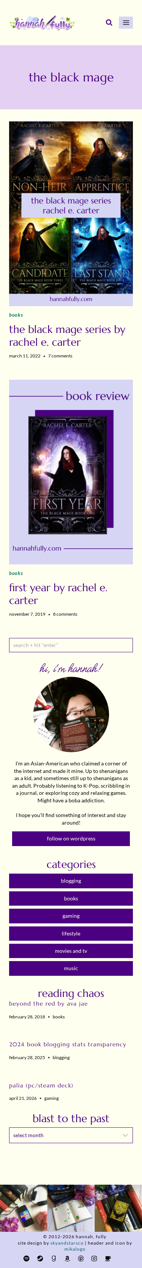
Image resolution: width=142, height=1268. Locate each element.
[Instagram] (94, 1258)
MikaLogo (75, 1249)
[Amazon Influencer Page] (67, 1258)
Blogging (61, 1057)
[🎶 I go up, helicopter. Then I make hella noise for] (23, 1208)
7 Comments (60, 356)
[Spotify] (26, 1258)
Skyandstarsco (67, 1243)
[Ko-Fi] (108, 1258)
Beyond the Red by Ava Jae (48, 1003)
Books (16, 315)
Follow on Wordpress (71, 838)
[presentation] (71, 213)
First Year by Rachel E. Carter (58, 594)
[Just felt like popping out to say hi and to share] (71, 1208)
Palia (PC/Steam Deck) (41, 1085)
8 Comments (65, 614)
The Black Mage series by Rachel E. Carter (67, 336)
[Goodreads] (53, 1258)
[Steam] (40, 1258)
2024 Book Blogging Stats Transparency (67, 1044)
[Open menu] (126, 22)
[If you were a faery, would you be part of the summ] (118, 1208)
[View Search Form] (109, 23)
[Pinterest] (81, 1258)
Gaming (51, 1098)
